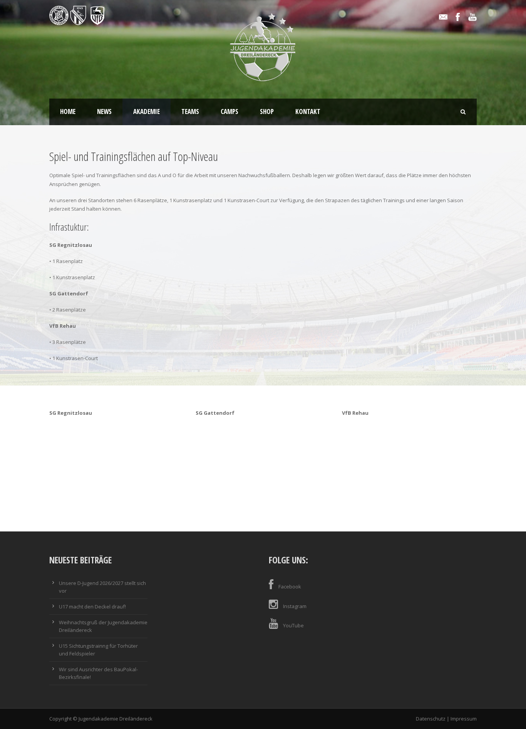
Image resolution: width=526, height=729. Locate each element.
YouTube (293, 625)
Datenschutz (431, 718)
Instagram (295, 606)
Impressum (464, 718)
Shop (267, 111)
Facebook (289, 586)
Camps (229, 111)
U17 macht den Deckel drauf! (92, 606)
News (104, 111)
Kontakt (307, 111)
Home (67, 111)
